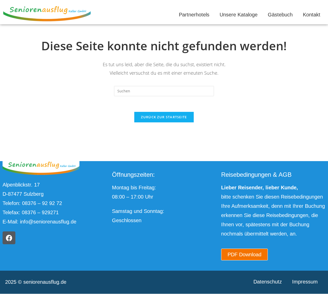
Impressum (305, 282)
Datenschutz (267, 282)
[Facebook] (9, 237)
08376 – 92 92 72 (42, 203)
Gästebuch (280, 14)
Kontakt (311, 14)
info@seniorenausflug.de (48, 221)
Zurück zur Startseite (164, 117)
